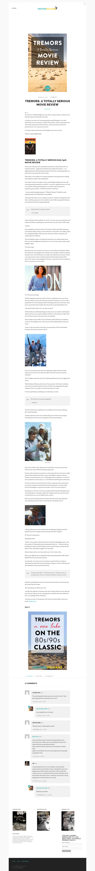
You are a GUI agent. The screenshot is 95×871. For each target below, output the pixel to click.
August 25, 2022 (40, 781)
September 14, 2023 (44, 794)
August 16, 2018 (43, 97)
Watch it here (32, 601)
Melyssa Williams (41, 708)
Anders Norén (20, 867)
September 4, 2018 (40, 729)
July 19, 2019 (39, 756)
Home (14, 861)
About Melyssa (25, 861)
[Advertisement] (47, 24)
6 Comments (53, 97)
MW (17, 866)
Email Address (66, 842)
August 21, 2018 (40, 701)
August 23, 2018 (43, 715)
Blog (19, 861)
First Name (65, 846)
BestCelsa (35, 736)
